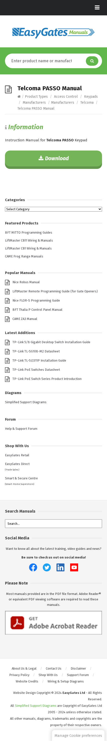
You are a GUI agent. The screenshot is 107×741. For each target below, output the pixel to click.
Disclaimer (78, 668)
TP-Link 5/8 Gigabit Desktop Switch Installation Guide (51, 342)
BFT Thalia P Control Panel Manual (37, 309)
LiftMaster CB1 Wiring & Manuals (28, 248)
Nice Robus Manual (26, 282)
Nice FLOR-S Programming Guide (36, 300)
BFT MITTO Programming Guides (28, 232)
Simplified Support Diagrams (26, 402)
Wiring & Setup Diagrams (66, 681)
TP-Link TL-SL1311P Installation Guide (39, 360)
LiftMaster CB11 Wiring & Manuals (29, 240)
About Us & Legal (24, 668)
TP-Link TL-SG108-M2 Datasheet (36, 351)
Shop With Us (48, 675)
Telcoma (87, 102)
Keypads (91, 96)
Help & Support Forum (21, 429)
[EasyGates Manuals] (53, 33)
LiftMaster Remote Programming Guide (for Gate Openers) (55, 291)
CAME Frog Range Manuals (24, 256)
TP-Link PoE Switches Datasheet (36, 369)
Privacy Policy (19, 675)
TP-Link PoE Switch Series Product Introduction (47, 379)
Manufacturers (34, 102)
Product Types (36, 96)
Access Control (66, 96)
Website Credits (27, 681)
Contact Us (53, 668)
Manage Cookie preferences (78, 735)
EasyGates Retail (17, 455)
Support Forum (78, 675)
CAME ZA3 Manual (24, 319)
